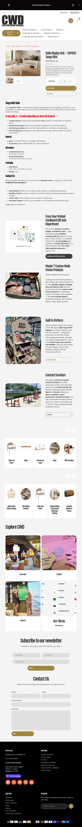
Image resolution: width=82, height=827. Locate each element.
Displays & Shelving (47, 765)
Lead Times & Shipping (13, 813)
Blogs (7, 805)
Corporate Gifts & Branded (50, 768)
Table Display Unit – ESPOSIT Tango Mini (24, 46)
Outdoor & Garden (47, 754)
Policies (8, 808)
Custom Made (45, 757)
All (3, 12)
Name (14, 692)
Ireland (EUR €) (74, 12)
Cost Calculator (11, 811)
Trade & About (46, 770)
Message (15, 709)
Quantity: (52, 81)
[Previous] (9, 5)
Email (44, 692)
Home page (9, 800)
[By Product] (23, 557)
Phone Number (17, 700)
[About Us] (23, 606)
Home (8, 46)
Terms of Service (11, 803)
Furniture (44, 760)
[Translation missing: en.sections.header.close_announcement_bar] (79, 5)
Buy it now (50, 94)
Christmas (9, 797)
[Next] (73, 5)
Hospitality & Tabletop (48, 762)
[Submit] (71, 806)
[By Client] (59, 557)
